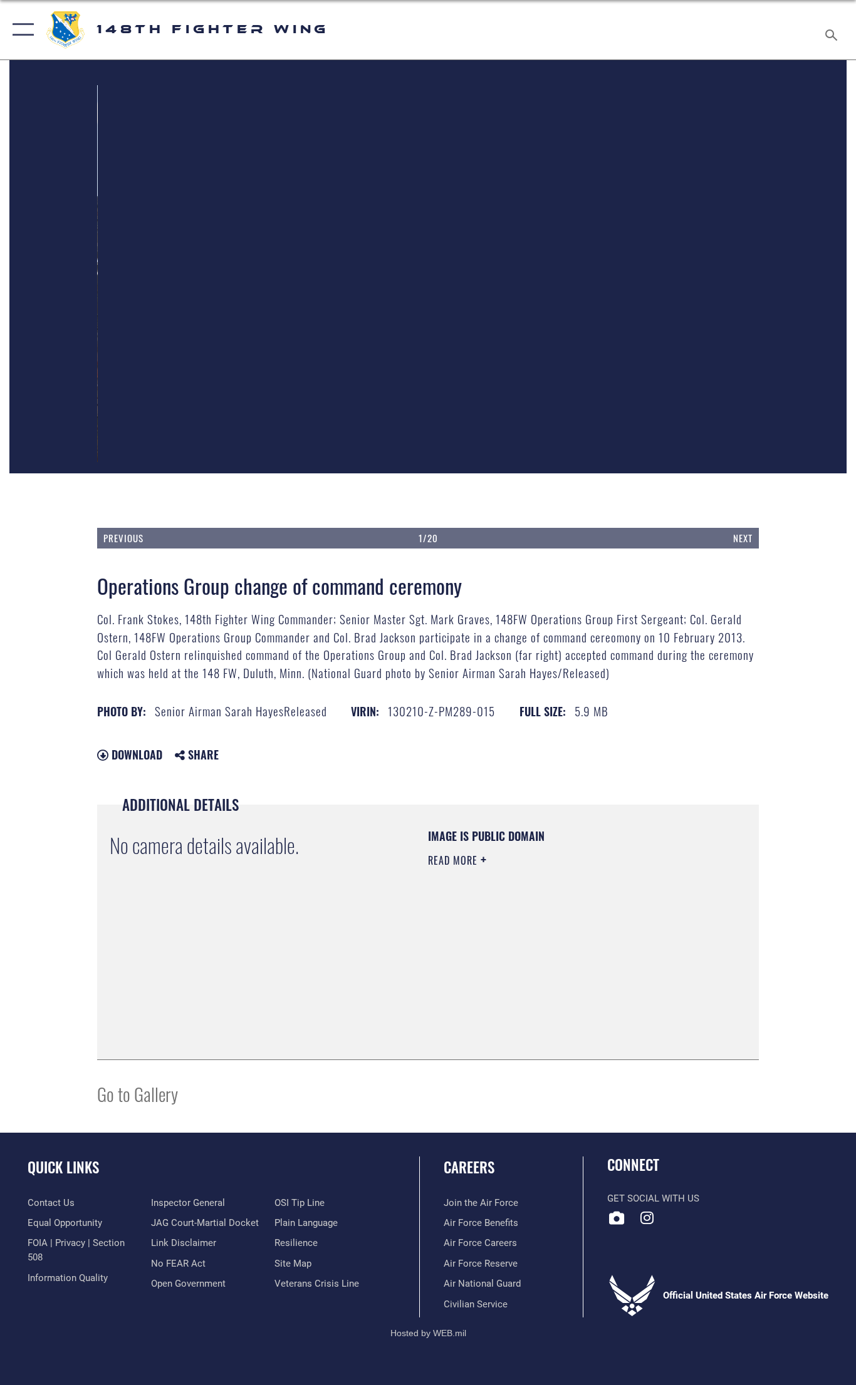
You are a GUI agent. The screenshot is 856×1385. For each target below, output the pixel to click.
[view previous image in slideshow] (163, 306)
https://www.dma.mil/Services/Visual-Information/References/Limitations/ (575, 957)
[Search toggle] (833, 29)
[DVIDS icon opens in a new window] (616, 1217)
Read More (454, 860)
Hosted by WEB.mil (428, 1333)
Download (135, 754)
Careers (469, 1167)
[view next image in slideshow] (693, 306)
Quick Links (63, 1167)
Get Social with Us (653, 1198)
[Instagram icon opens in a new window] (647, 1217)
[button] (20, 29)
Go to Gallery (137, 1093)
